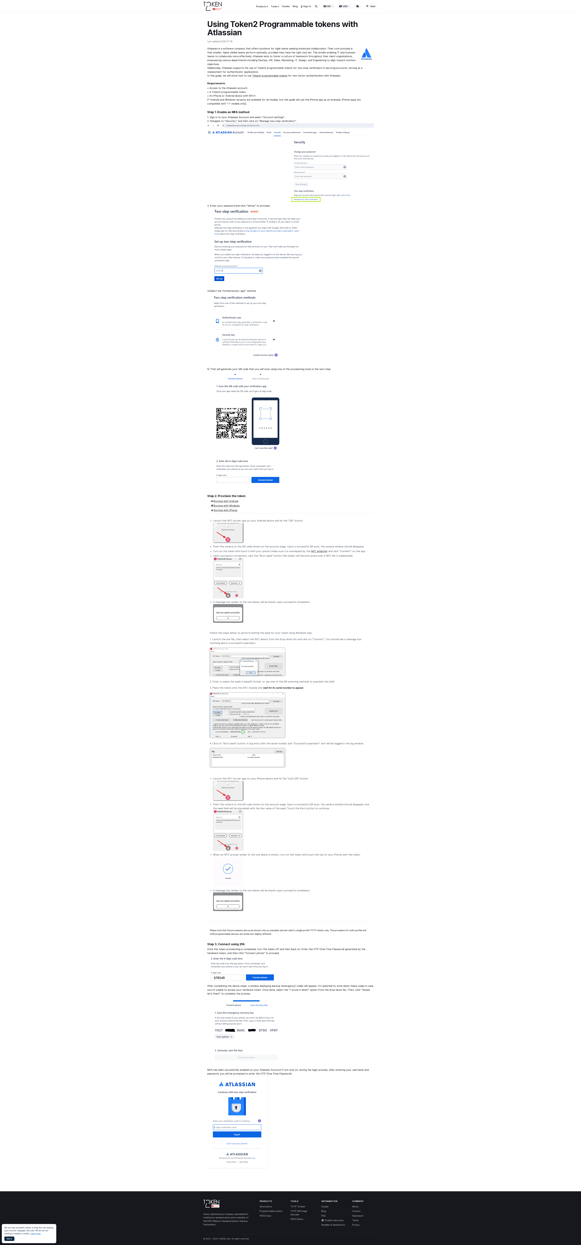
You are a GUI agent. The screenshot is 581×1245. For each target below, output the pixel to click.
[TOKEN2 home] (212, 6)
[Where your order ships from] (357, 6)
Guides (286, 6)
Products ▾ (262, 6)
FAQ (323, 1215)
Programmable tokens (271, 1211)
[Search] (316, 6)
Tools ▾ (275, 6)
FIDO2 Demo (296, 1219)
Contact (356, 1211)
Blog (295, 6)
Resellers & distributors (333, 1225)
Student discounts (334, 1220)
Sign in (307, 6)
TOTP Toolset (297, 1206)
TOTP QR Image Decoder (298, 1213)
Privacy (356, 1225)
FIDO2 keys (265, 1215)
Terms (355, 1220)
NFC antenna (319, 551)
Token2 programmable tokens (269, 75)
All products (266, 1206)
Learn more (36, 1233)
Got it (9, 1239)
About (355, 1206)
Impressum (358, 1215)
